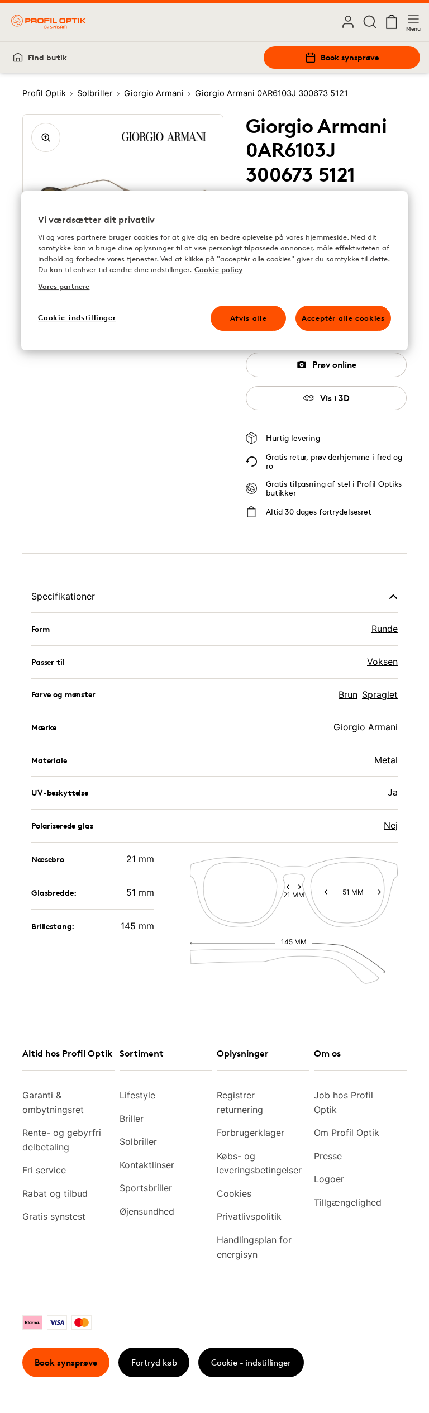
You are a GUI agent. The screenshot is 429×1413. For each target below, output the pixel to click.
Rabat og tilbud (55, 1193)
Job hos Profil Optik (343, 1102)
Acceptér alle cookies (343, 317)
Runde (384, 628)
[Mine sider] (348, 22)
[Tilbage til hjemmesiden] (48, 21)
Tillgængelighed (348, 1202)
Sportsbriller (146, 1187)
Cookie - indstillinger (251, 1362)
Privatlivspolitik (249, 1216)
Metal (386, 759)
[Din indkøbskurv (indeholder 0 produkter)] (391, 22)
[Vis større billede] (45, 137)
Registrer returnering (240, 1102)
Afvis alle (248, 317)
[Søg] (369, 22)
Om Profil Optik (346, 1132)
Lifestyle (137, 1095)
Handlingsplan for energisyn (254, 1247)
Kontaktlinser (147, 1165)
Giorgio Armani (365, 726)
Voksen (382, 661)
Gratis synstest (53, 1216)
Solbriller (138, 1141)
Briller (132, 1118)
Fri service (44, 1170)
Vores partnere (63, 286)
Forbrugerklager (250, 1132)
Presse (328, 1156)
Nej (391, 825)
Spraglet (380, 694)
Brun (348, 694)
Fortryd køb (154, 1362)
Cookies (234, 1193)
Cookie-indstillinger (77, 317)
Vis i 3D (335, 398)
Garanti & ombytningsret (53, 1102)
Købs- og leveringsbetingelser (259, 1163)
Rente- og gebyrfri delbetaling (61, 1140)
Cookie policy (218, 269)
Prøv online (334, 364)
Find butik (47, 57)
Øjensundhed (147, 1211)
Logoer (329, 1178)
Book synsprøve (350, 57)
